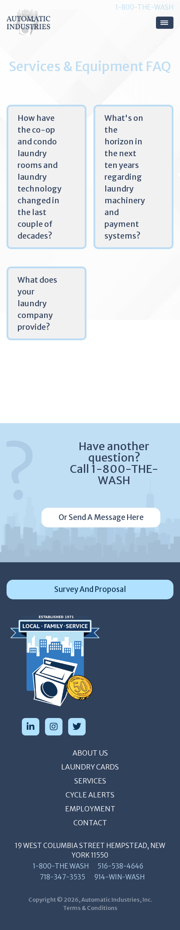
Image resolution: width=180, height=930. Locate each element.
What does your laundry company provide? (37, 303)
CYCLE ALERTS (90, 794)
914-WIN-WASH (119, 877)
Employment (90, 808)
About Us (90, 753)
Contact (90, 822)
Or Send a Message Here (101, 517)
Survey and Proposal (90, 589)
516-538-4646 (120, 866)
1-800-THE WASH (61, 866)
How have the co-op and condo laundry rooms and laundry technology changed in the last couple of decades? (39, 177)
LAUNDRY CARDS (90, 766)
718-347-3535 (62, 877)
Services (90, 780)
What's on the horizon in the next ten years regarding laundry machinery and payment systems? (124, 177)
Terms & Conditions (90, 908)
